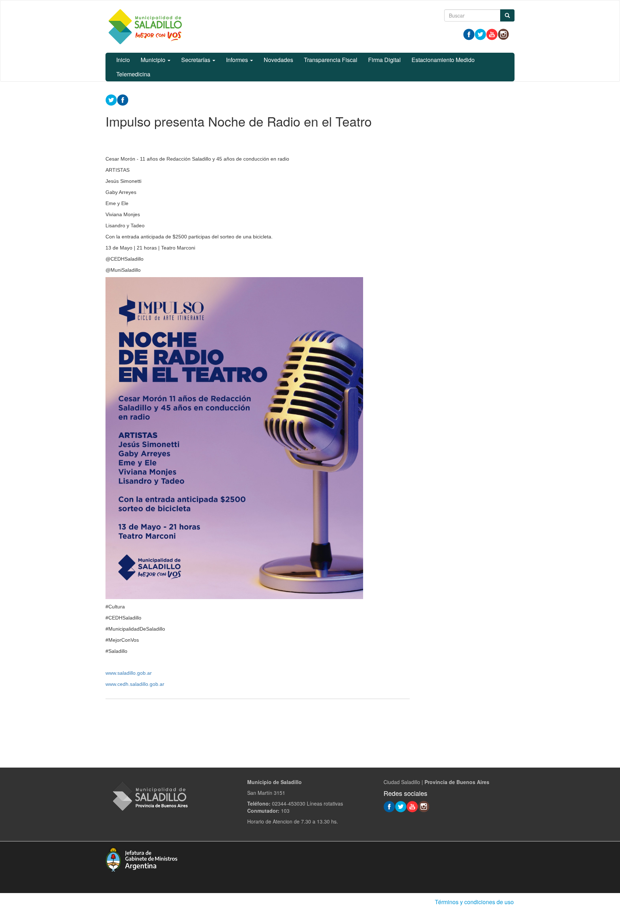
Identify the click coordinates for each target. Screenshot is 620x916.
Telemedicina (133, 74)
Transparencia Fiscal (330, 60)
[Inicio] (144, 26)
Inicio (123, 60)
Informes (237, 60)
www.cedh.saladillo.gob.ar (134, 684)
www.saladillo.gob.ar (128, 673)
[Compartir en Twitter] (111, 99)
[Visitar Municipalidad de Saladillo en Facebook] (469, 33)
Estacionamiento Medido (443, 60)
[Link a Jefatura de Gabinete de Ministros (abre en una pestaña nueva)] (141, 858)
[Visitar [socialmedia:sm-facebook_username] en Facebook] (122, 99)
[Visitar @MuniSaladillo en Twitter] (480, 33)
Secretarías (196, 60)
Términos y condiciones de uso (474, 902)
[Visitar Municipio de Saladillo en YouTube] (492, 33)
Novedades (278, 60)
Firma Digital (384, 60)
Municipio (154, 60)
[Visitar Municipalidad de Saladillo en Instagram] (503, 33)
